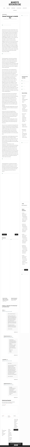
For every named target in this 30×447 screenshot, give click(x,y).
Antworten (15, 379)
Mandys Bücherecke (15, 3)
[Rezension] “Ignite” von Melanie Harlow (24, 125)
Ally (3, 310)
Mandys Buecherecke (7, 336)
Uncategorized (4, 14)
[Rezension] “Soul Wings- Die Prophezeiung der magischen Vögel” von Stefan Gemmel (24, 133)
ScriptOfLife (4, 359)
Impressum (15, 10)
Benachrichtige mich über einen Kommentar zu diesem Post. (4, 433)
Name (3, 415)
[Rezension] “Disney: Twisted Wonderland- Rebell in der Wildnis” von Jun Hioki (24, 117)
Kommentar (4, 404)
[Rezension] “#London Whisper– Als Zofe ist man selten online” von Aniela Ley (5, 299)
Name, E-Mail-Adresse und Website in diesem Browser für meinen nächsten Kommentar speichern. (16, 423)
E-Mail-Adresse (9, 416)
